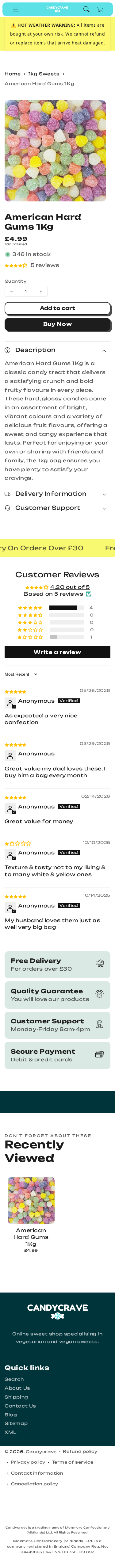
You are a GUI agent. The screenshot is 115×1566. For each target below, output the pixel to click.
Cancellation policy (34, 1483)
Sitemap (16, 1423)
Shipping (16, 1397)
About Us (17, 1388)
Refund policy (80, 1451)
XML (11, 1432)
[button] (16, 9)
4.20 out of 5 (70, 587)
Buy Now (57, 324)
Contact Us (20, 1405)
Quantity (15, 281)
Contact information (37, 1473)
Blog (11, 1414)
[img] (15, 691)
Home (13, 73)
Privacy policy (28, 1462)
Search (14, 1379)
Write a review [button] (57, 652)
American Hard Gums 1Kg (39, 83)
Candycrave (41, 1451)
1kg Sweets (44, 73)
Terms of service (73, 1462)
